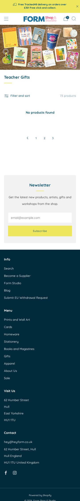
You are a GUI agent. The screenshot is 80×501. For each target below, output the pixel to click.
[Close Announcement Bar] (77, 6)
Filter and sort (20, 95)
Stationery (11, 341)
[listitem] (40, 6)
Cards (8, 327)
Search (9, 268)
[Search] (74, 18)
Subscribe (40, 231)
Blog (7, 290)
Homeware (11, 334)
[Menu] (6, 19)
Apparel (9, 363)
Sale (7, 378)
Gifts (7, 356)
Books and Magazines (19, 349)
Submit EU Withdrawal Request (26, 297)
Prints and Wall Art (17, 319)
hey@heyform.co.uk (18, 442)
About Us (10, 371)
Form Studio (12, 283)
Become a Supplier (17, 276)
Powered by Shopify (40, 495)
